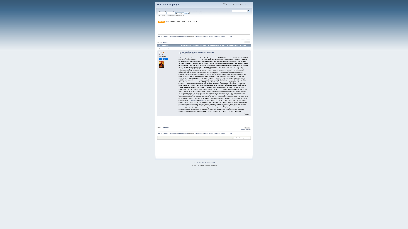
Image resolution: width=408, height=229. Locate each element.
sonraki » (248, 39)
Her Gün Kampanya (168, 4)
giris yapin (203, 100)
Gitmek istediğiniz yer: (228, 138)
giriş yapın (175, 11)
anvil (162, 52)
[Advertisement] (204, 29)
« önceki (243, 39)
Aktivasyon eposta (192, 11)
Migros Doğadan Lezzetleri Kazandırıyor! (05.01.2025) (198, 52)
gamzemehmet (198, 36)
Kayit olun (194, 100)
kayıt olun (183, 11)
